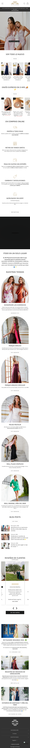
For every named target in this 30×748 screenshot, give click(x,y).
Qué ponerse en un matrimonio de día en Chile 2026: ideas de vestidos (19, 529)
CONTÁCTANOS (15, 737)
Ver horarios (15, 390)
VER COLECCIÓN (15, 35)
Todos (15, 58)
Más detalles (16, 238)
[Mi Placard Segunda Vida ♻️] (15, 631)
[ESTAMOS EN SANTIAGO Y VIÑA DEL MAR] (15, 694)
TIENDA (15, 733)
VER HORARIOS (15, 352)
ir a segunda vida (15, 652)
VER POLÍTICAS (15, 212)
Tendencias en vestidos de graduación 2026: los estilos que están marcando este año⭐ (19, 537)
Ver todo (15, 521)
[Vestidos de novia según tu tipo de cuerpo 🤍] (5, 546)
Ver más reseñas (15, 612)
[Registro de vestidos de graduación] (15, 663)
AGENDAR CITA (15, 313)
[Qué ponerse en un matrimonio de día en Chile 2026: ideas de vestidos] (5, 528)
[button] (14, 608)
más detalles (15, 683)
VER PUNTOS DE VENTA (15, 714)
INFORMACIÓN (14, 730)
